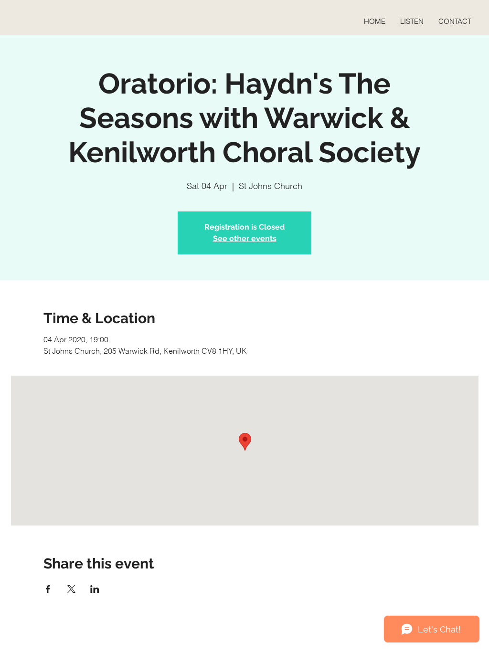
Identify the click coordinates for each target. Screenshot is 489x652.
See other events (244, 238)
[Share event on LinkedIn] (94, 589)
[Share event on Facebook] (48, 589)
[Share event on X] (71, 589)
